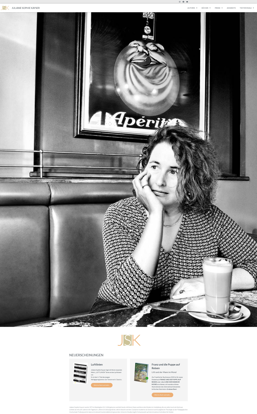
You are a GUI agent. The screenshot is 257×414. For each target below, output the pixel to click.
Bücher (205, 8)
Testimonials (246, 8)
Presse (217, 8)
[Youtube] (187, 1)
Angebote (231, 8)
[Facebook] (183, 1)
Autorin (191, 8)
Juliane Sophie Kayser (26, 7)
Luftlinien (97, 364)
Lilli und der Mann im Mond (164, 372)
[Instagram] (179, 1)
